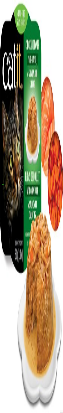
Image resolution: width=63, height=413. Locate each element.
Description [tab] (3, 168)
